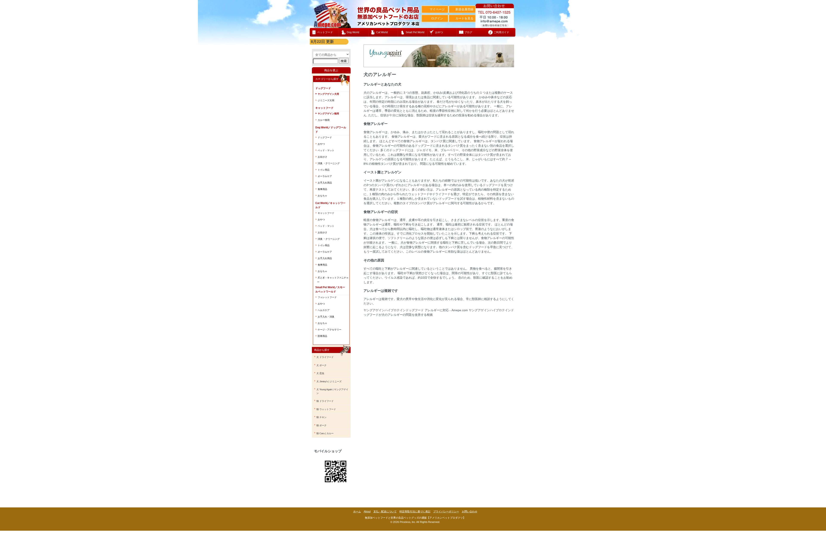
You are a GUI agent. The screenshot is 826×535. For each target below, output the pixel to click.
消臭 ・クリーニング (329, 163)
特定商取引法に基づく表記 (414, 511)
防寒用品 (322, 336)
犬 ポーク (321, 365)
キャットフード (326, 213)
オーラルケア (325, 176)
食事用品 (322, 189)
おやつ (321, 144)
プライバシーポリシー (446, 511)
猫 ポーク (321, 425)
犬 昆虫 (320, 373)
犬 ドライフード (325, 357)
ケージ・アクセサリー (329, 329)
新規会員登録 (464, 9)
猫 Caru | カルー (325, 433)
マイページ (437, 9)
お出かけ (322, 157)
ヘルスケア (324, 310)
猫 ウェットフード (326, 409)
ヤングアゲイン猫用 (328, 113)
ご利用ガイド (501, 32)
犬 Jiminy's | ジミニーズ (329, 381)
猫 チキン (321, 417)
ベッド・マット (326, 150)
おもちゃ (322, 195)
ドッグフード (325, 137)
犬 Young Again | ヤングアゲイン (332, 391)
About (367, 511)
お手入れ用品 (325, 182)
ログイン (437, 18)
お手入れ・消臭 (326, 316)
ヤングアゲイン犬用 (328, 94)
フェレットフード (327, 297)
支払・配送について (385, 511)
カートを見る (464, 18)
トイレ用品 (324, 169)
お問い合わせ (469, 511)
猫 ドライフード (325, 401)
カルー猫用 (324, 120)
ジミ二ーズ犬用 (326, 100)
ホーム (357, 511)
